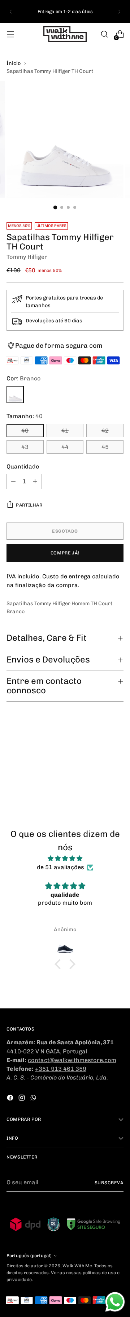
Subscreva (109, 1182)
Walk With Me (77, 1265)
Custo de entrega (66, 576)
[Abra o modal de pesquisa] (104, 34)
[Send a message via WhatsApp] (115, 1302)
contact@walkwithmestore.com (72, 1060)
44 (65, 446)
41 (65, 430)
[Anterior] (11, 11)
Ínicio (13, 63)
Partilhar (29, 505)
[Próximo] (119, 11)
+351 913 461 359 (60, 1068)
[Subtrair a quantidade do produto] (13, 481)
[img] (65, 858)
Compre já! (65, 553)
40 (25, 430)
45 (105, 446)
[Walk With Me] (65, 34)
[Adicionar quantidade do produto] (35, 481)
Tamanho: (24, 416)
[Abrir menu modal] (10, 34)
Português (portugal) (29, 1255)
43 (25, 446)
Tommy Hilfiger (26, 256)
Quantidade (22, 466)
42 (105, 430)
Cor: (23, 378)
